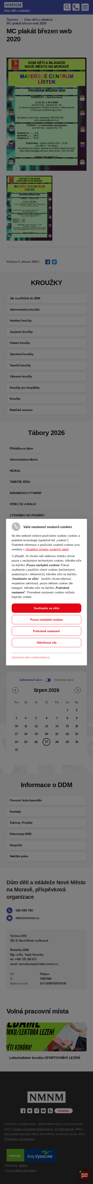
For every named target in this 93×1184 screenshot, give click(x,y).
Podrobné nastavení (46, 631)
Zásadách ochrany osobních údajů (47, 549)
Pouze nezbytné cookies (46, 619)
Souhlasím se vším (46, 608)
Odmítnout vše (46, 642)
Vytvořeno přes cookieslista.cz (31, 657)
